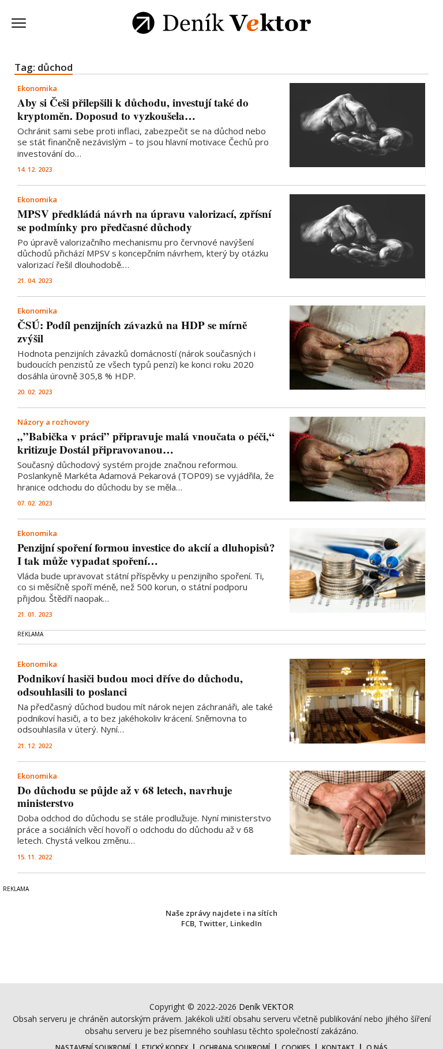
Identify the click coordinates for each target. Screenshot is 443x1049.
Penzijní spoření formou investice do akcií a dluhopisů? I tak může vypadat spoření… (146, 553)
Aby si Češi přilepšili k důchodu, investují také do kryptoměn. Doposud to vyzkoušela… (133, 109)
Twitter (212, 923)
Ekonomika (37, 88)
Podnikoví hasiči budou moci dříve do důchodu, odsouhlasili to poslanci (130, 684)
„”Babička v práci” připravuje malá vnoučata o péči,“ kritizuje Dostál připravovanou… (146, 442)
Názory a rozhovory (53, 422)
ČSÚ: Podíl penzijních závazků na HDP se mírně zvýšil (132, 331)
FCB (187, 923)
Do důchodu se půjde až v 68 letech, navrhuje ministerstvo (124, 796)
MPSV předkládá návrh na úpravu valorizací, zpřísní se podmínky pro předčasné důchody (144, 220)
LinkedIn (246, 923)
